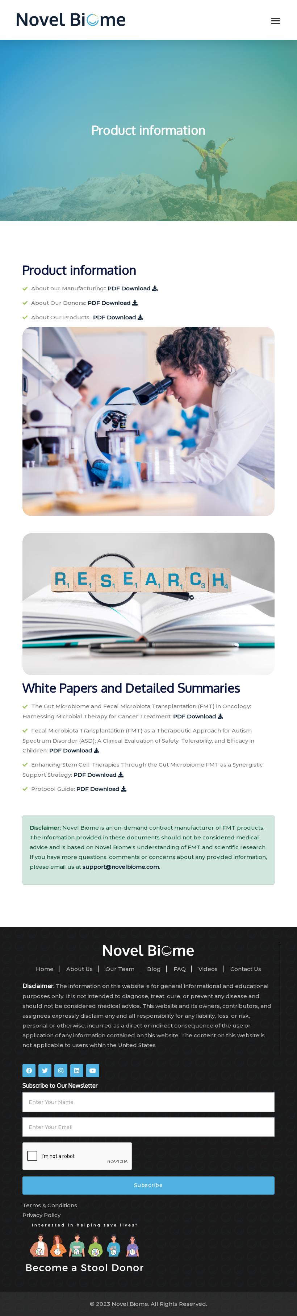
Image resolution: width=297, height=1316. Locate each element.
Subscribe (148, 1185)
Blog (154, 969)
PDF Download (130, 288)
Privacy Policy (41, 1215)
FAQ (179, 969)
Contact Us (245, 969)
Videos (208, 969)
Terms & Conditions (49, 1205)
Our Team (119, 969)
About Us (79, 969)
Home (45, 969)
